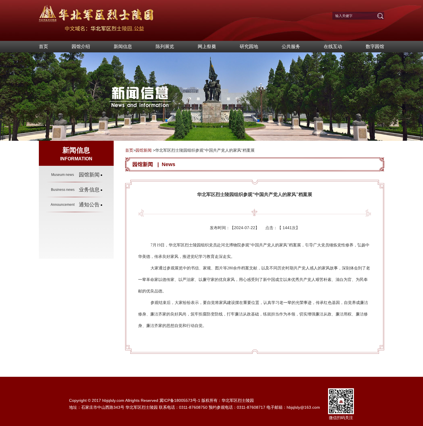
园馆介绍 (81, 46)
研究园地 (249, 46)
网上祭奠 (207, 46)
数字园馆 (375, 46)
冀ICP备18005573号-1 (179, 400)
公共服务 (291, 46)
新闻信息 (123, 46)
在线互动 (333, 46)
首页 (43, 46)
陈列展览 (165, 46)
